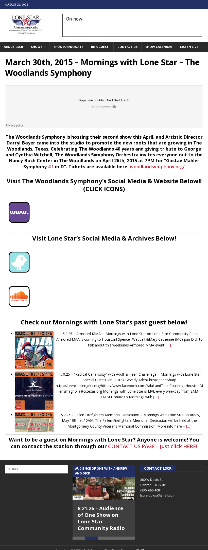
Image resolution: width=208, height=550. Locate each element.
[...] (168, 345)
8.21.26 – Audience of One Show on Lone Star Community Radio (101, 518)
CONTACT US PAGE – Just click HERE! (152, 446)
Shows (36, 47)
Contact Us (127, 47)
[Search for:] (36, 468)
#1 (51, 166)
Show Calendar (158, 47)
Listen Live (189, 47)
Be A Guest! (100, 47)
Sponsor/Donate (68, 47)
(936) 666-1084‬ (151, 490)
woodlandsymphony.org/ (157, 166)
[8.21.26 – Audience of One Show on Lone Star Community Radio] (104, 482)
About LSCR (13, 47)
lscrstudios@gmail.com (157, 495)
